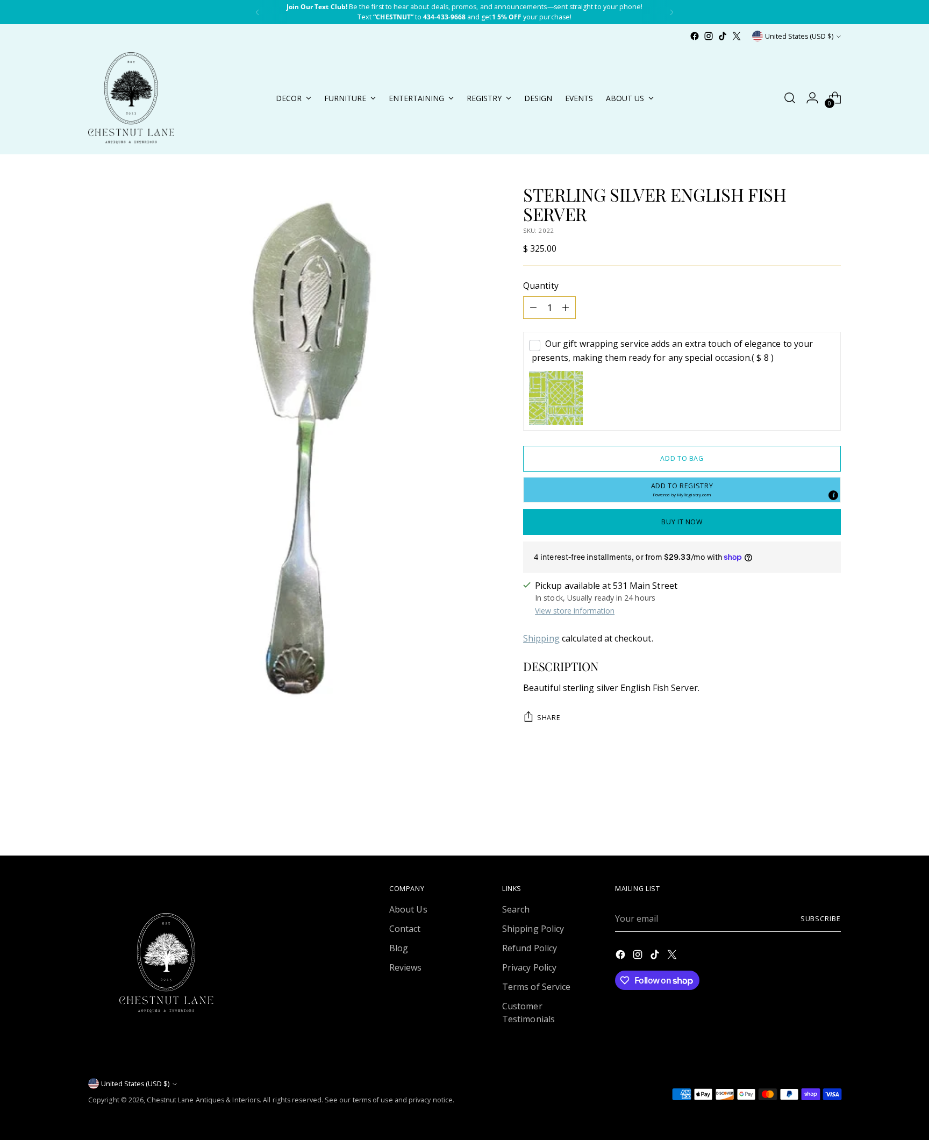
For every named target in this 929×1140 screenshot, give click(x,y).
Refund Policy (529, 948)
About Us (408, 909)
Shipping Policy (533, 929)
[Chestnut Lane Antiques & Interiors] (131, 98)
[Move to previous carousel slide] (807, 819)
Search (516, 909)
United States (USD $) (799, 36)
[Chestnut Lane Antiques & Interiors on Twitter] (736, 36)
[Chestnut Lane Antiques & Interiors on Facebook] (694, 36)
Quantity (541, 285)
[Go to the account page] (812, 98)
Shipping (541, 638)
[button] (682, 490)
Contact (405, 929)
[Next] (671, 12)
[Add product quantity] (565, 307)
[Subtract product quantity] (533, 307)
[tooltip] (833, 495)
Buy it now (681, 521)
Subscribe (821, 918)
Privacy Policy (529, 967)
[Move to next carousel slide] (832, 818)
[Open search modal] (790, 98)
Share (548, 717)
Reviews (405, 967)
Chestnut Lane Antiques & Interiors (203, 1100)
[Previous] (257, 12)
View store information (574, 610)
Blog (398, 948)
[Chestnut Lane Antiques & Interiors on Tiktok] (722, 36)
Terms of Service (536, 987)
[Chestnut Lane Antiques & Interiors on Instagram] (708, 36)
